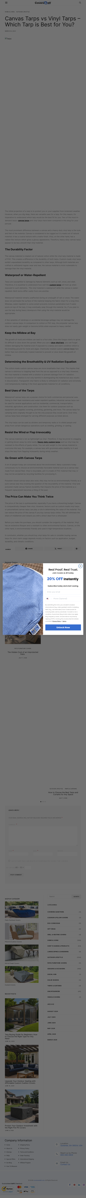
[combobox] (48, 598)
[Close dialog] (80, 566)
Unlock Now (63, 627)
